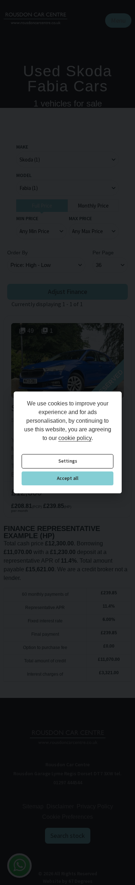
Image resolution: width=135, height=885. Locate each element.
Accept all (67, 478)
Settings (67, 461)
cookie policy (74, 438)
